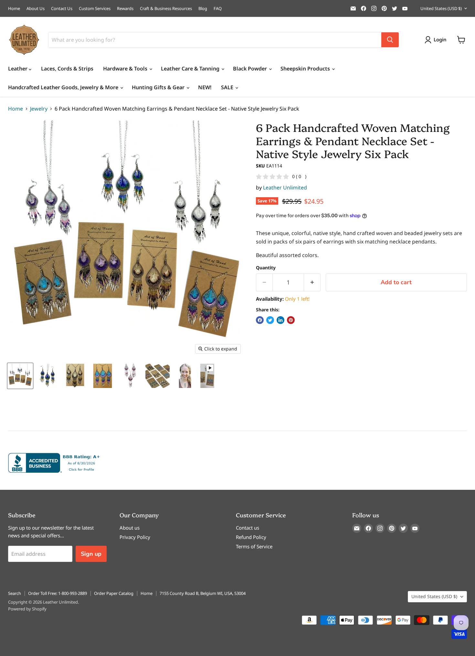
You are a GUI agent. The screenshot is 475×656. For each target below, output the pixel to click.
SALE (228, 87)
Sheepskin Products (305, 68)
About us (130, 527)
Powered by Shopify (27, 609)
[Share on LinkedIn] (280, 320)
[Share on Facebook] (260, 320)
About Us (35, 8)
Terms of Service (254, 546)
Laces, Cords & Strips (67, 68)
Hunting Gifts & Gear (159, 87)
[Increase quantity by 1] (312, 282)
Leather (18, 68)
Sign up (91, 554)
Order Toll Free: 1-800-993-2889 (57, 593)
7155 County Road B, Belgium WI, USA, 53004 (203, 593)
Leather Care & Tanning (191, 68)
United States (441, 8)
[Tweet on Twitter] (270, 320)
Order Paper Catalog (113, 593)
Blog (202, 8)
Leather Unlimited (285, 187)
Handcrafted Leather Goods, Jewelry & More (64, 87)
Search (14, 593)
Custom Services (95, 8)
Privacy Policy (135, 537)
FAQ (218, 8)
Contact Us (61, 8)
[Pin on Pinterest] (291, 320)
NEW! (204, 87)
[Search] (390, 39)
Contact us (247, 527)
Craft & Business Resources (166, 8)
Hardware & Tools (126, 68)
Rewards (125, 8)
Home (14, 8)
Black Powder (250, 68)
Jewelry (39, 109)
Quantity (266, 267)
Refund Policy (251, 537)
